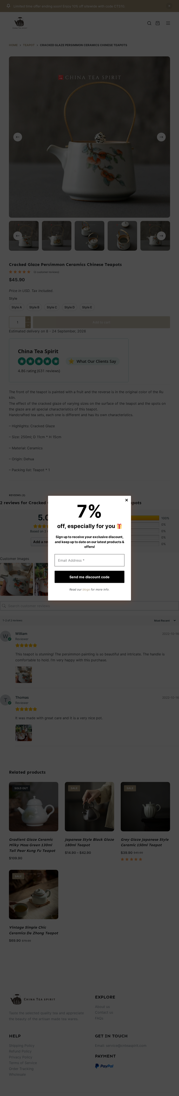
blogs (86, 589)
